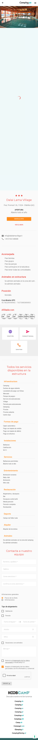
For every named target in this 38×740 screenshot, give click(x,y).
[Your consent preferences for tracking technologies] (34, 736)
